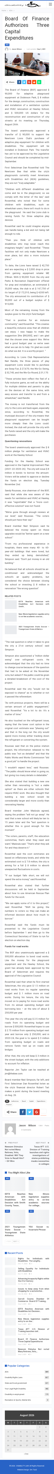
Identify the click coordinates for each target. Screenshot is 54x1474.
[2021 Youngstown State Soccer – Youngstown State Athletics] (11, 630)
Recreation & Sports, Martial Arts (18, 1400)
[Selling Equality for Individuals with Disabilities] (10, 1271)
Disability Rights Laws (13, 1377)
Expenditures (41, 1101)
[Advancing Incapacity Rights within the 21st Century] (10, 1281)
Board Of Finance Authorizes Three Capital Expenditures (33, 1340)
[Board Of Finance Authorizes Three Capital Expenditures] (10, 1342)
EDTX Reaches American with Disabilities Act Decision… (33, 1310)
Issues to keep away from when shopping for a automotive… (33, 1290)
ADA (7, 45)
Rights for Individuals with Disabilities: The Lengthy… (33, 1259)
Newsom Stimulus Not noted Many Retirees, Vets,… (33, 1350)
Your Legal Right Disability (15, 1389)
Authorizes (15, 1101)
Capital (31, 1101)
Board (24, 1101)
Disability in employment (14, 1394)
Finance (9, 1104)
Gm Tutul (33, 1470)
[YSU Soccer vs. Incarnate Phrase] (39, 1217)
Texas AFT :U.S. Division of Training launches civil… (33, 1330)
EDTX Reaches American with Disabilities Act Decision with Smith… (34, 603)
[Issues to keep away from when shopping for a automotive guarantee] (10, 1291)
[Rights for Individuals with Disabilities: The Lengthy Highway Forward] (10, 1261)
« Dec (26, 1454)
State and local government (16, 1383)
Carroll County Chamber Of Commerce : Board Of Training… (33, 1300)
